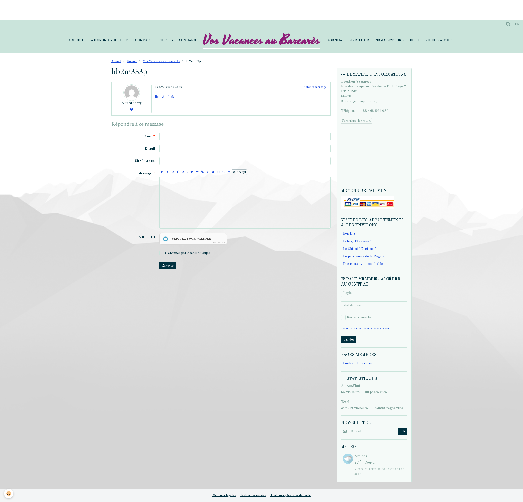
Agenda (334, 40)
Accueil (76, 40)
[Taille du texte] (178, 172)
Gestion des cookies (253, 495)
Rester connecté (359, 317)
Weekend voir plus (109, 40)
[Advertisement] (74, 9)
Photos (165, 40)
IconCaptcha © (219, 243)
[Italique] (167, 172)
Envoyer (167, 265)
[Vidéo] (218, 172)
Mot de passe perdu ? (377, 328)
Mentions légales (224, 495)
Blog (414, 40)
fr (517, 23)
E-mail (150, 148)
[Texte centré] (197, 172)
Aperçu (241, 172)
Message (145, 173)
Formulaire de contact (356, 120)
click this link (164, 97)
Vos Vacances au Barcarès (161, 61)
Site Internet (145, 161)
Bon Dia (349, 233)
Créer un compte (351, 328)
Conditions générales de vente (290, 495)
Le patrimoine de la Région (363, 256)
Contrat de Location (358, 363)
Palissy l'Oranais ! (357, 241)
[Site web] (131, 109)
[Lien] (202, 172)
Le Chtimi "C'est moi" (359, 249)
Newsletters (389, 40)
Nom (148, 136)
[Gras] (162, 172)
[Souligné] (172, 172)
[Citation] (192, 172)
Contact (143, 40)
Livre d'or (358, 40)
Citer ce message (315, 87)
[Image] (213, 172)
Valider (348, 339)
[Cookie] (8, 493)
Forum (132, 61)
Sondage (187, 40)
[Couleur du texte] (185, 172)
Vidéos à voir (438, 40)
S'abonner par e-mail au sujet (187, 253)
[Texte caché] (208, 172)
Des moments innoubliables (363, 264)
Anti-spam (147, 237)
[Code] (224, 172)
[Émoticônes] (229, 172)
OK (402, 431)
